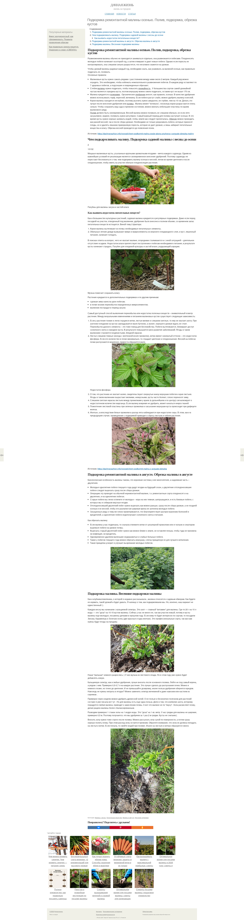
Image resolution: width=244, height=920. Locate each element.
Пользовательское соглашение (112, 911)
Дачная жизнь (122, 5)
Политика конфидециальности (105, 914)
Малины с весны (100, 818)
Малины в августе (128, 818)
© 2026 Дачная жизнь (56, 911)
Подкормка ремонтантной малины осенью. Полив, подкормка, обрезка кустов (128, 31)
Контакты (99, 911)
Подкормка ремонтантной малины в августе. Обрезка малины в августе (126, 41)
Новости (121, 13)
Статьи (132, 13)
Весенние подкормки (142, 818)
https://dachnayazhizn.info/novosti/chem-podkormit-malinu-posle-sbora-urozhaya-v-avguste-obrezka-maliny (145, 133)
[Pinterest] (120, 827)
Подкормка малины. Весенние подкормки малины (115, 44)
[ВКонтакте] (99, 827)
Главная (109, 13)
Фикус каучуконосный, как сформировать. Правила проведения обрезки (61, 39)
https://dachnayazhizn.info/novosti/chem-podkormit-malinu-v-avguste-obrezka (132, 468)
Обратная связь (147, 911)
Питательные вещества (114, 818)
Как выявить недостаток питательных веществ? (117, 38)
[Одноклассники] (142, 827)
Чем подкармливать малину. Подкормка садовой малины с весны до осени (127, 35)
